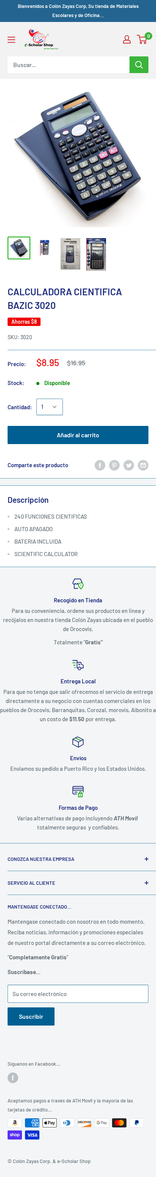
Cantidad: (20, 407)
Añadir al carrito (78, 434)
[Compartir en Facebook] (100, 465)
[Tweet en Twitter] (128, 465)
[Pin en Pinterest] (114, 465)
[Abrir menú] (11, 40)
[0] (142, 39)
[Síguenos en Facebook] (13, 1078)
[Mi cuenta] (127, 39)
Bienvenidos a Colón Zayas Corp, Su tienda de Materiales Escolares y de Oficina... (78, 10)
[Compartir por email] (143, 465)
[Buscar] (138, 64)
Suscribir (31, 1016)
